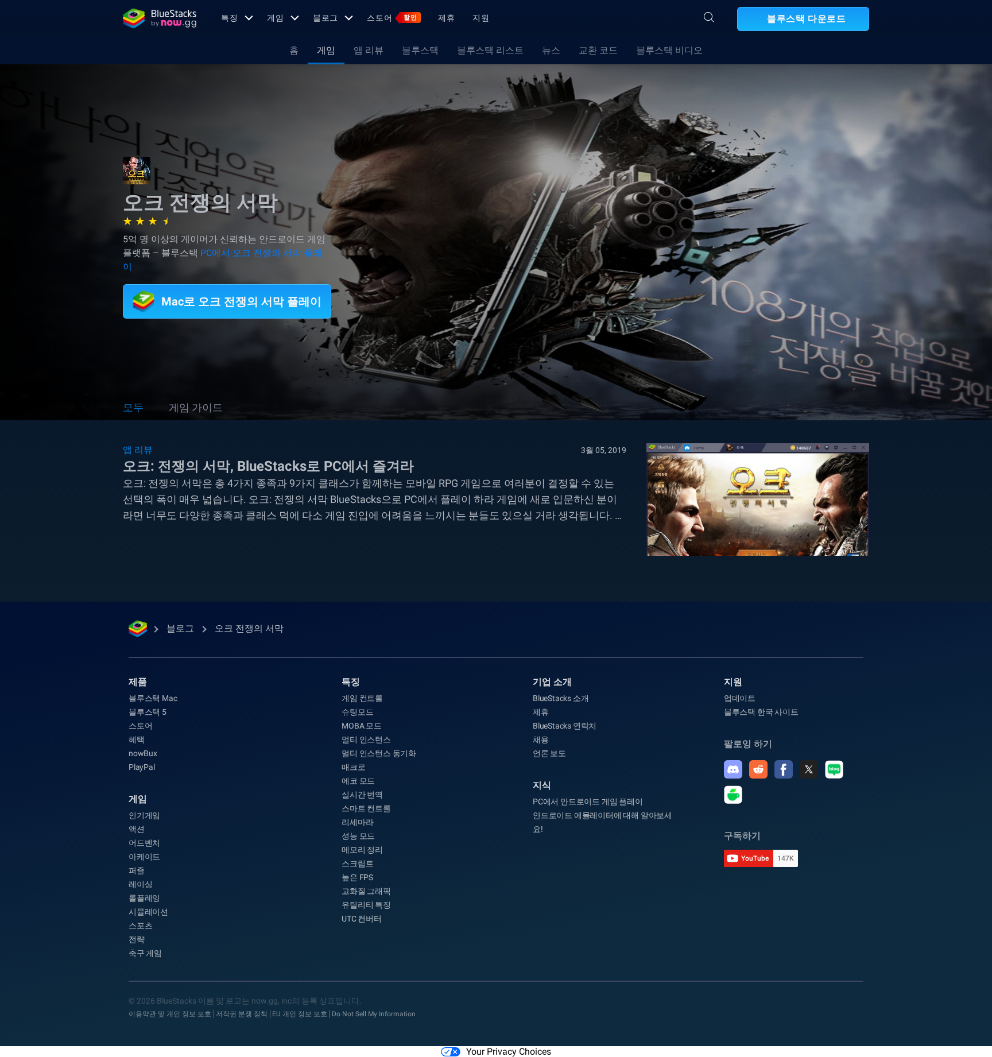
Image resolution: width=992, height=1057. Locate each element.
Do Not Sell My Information (374, 1014)
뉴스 (551, 50)
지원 (481, 17)
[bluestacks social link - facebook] (783, 769)
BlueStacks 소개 (560, 698)
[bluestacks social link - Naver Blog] (834, 769)
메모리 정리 (362, 849)
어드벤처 (144, 842)
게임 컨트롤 (362, 698)
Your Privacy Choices (508, 1051)
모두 (133, 407)
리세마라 (357, 822)
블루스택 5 (147, 712)
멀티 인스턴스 (366, 739)
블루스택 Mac (153, 698)
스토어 (392, 17)
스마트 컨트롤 (366, 808)
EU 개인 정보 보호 (299, 1014)
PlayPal (142, 767)
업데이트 (739, 698)
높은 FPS (357, 877)
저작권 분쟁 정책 (242, 1014)
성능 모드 (358, 836)
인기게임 (144, 815)
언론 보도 (549, 753)
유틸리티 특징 (366, 904)
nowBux (143, 753)
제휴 (446, 17)
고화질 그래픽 (366, 891)
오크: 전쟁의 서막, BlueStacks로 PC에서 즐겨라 (268, 466)
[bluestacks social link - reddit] (758, 769)
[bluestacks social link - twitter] (809, 769)
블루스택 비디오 (669, 50)
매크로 (353, 767)
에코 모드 (358, 780)
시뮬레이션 (148, 911)
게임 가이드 (196, 407)
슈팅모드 (357, 712)
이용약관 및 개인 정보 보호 (170, 1014)
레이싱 (140, 884)
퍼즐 (137, 870)
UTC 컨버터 (362, 918)
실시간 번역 (362, 794)
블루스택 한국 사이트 (761, 712)
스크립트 (357, 863)
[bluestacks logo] (159, 18)
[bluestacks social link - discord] (733, 769)
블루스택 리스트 (490, 50)
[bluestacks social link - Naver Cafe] (733, 794)
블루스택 (420, 50)
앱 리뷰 (368, 50)
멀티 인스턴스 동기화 (379, 753)
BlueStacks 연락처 (564, 725)
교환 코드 (598, 50)
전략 (137, 939)
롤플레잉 (144, 898)
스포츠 (140, 925)
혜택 (137, 739)
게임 (275, 17)
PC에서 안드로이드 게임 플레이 (588, 801)
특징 (229, 17)
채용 (541, 739)
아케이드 (144, 856)
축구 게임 (145, 953)
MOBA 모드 (362, 725)
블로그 (326, 17)
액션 (137, 829)
